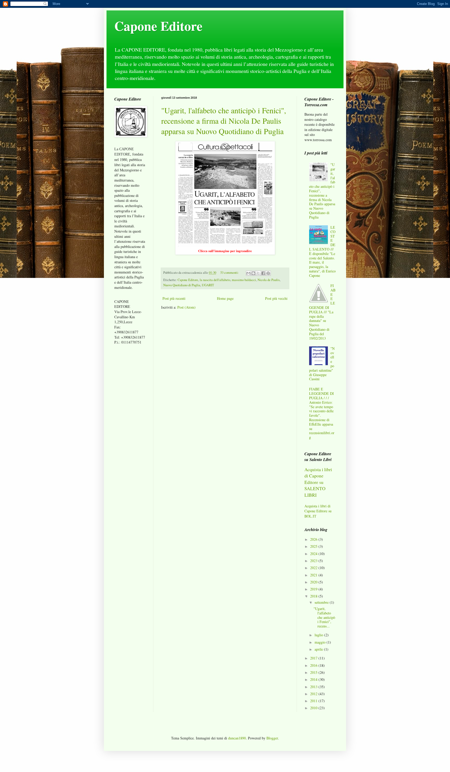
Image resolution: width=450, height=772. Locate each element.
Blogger (272, 738)
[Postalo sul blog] (253, 273)
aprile (319, 649)
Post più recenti (173, 298)
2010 (314, 707)
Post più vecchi (276, 298)
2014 (314, 679)
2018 (314, 596)
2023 (314, 560)
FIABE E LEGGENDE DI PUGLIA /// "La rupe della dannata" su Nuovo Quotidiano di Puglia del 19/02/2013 (322, 312)
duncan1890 (237, 738)
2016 (314, 665)
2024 (314, 553)
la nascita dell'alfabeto (215, 280)
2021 (314, 574)
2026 (314, 539)
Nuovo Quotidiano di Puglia (181, 285)
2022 (314, 567)
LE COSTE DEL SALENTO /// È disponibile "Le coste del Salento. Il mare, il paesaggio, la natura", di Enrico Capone (322, 251)
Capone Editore (158, 25)
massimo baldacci (244, 280)
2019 (314, 589)
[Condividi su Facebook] (263, 273)
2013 (314, 686)
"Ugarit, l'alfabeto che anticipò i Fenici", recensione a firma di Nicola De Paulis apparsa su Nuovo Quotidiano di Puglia (223, 120)
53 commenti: (230, 272)
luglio (319, 634)
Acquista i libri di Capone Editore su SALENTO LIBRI (318, 482)
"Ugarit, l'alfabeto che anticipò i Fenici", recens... (324, 617)
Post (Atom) (186, 307)
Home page (225, 298)
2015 (314, 672)
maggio (321, 642)
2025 (314, 546)
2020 (314, 582)
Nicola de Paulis (269, 280)
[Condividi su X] (258, 273)
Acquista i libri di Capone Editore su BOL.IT (318, 511)
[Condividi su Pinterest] (268, 273)
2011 (314, 700)
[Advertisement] (130, 431)
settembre (322, 602)
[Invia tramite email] (248, 273)
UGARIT (208, 285)
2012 (314, 693)
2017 (314, 658)
